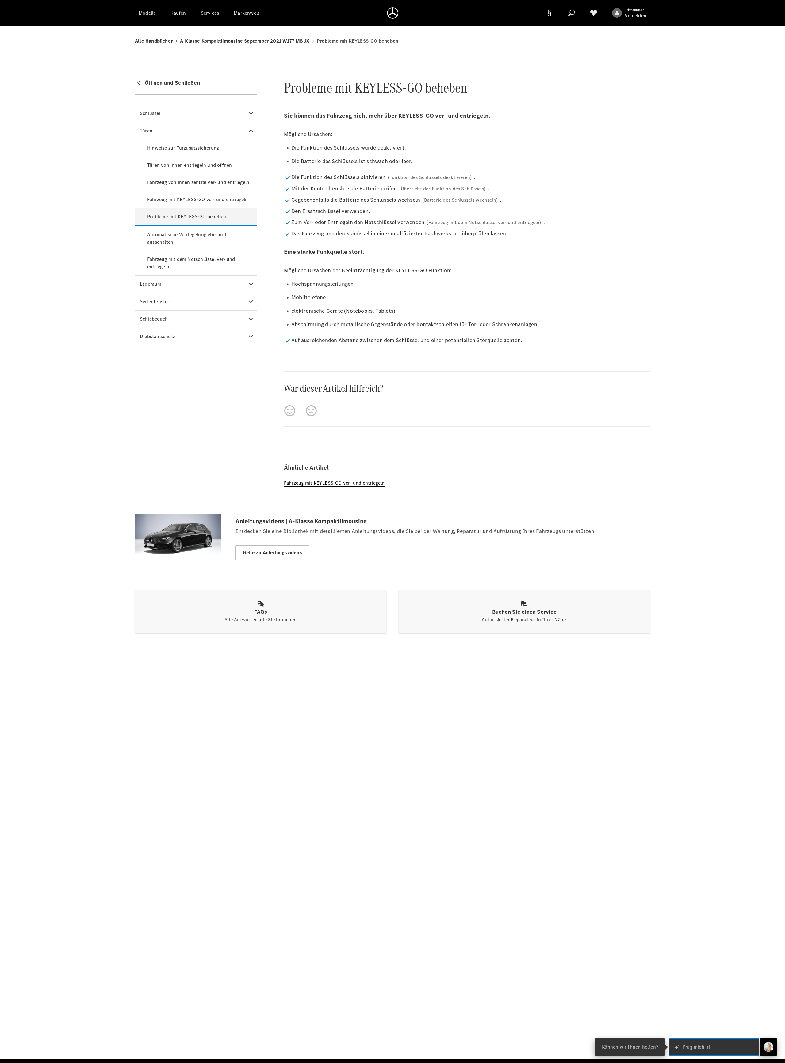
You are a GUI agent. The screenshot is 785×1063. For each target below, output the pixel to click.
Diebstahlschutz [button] (157, 336)
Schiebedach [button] (154, 319)
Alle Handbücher (154, 41)
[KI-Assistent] (768, 1047)
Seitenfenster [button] (155, 301)
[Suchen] (571, 13)
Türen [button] (146, 131)
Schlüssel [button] (150, 113)
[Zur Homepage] (392, 13)
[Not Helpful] (311, 411)
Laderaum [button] (151, 284)
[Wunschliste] (594, 13)
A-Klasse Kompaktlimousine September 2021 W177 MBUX (244, 41)
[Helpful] (290, 411)
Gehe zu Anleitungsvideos (272, 552)
